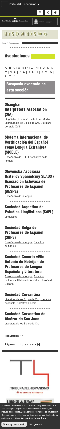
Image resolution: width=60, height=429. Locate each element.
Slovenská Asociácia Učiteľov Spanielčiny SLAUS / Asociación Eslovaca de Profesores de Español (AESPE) (29, 182)
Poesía (32, 303)
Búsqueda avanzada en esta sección (26, 87)
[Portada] (30, 34)
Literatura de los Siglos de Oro (22, 123)
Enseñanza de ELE (16, 157)
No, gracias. (35, 424)
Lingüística (11, 119)
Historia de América (28, 280)
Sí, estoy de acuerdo (14, 424)
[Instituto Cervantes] (15, 19)
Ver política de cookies (33, 418)
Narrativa (22, 303)
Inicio (4, 43)
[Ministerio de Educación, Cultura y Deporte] (45, 21)
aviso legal (49, 415)
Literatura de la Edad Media (34, 119)
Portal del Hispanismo (23, 4)
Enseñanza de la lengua (18, 196)
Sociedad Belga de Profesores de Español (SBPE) (24, 233)
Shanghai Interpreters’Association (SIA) (26, 110)
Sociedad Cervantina (22, 295)
